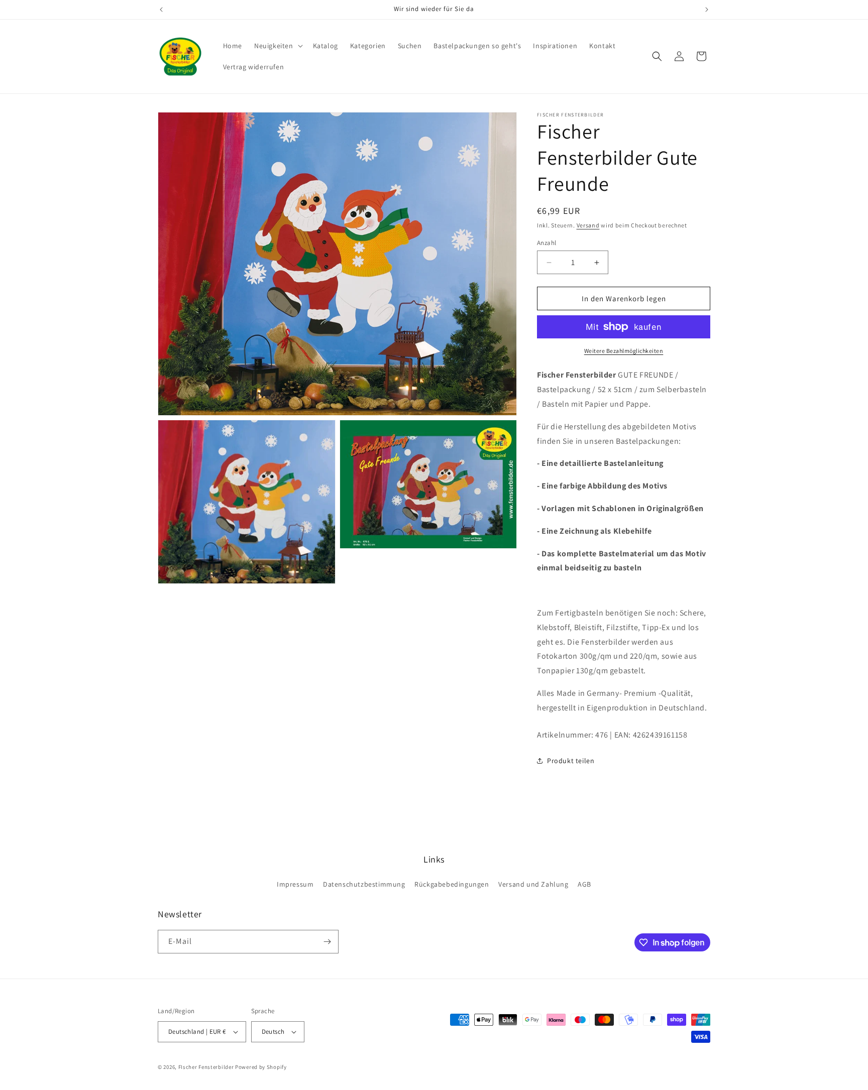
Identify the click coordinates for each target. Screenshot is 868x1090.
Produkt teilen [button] (570, 760)
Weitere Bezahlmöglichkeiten (624, 350)
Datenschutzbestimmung (364, 884)
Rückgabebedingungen (451, 884)
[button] (277, 45)
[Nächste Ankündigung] (707, 9)
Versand (588, 225)
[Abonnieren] (327, 941)
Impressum (295, 884)
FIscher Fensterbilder (206, 1066)
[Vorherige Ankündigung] (161, 9)
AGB (584, 884)
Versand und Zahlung (533, 884)
